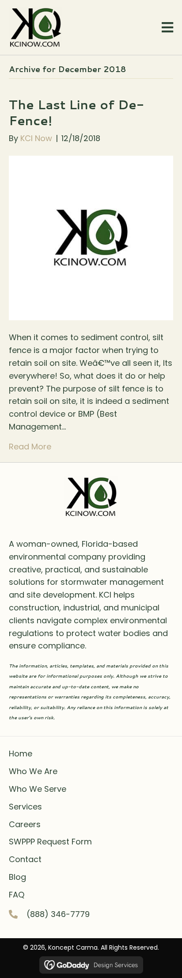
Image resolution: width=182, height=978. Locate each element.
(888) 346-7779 (58, 914)
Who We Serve (37, 788)
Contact (25, 859)
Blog (17, 876)
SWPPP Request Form (50, 841)
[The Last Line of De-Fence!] (91, 237)
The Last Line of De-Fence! (76, 112)
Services (25, 806)
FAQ (16, 894)
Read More (30, 446)
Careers (25, 824)
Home (20, 753)
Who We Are (33, 771)
